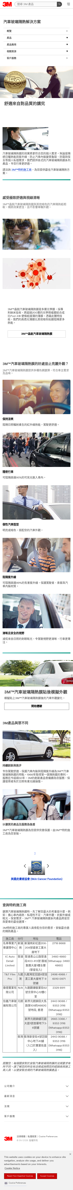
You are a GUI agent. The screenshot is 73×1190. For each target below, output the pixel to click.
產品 (9, 38)
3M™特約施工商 (21, 170)
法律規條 (21, 1136)
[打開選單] (68, 4)
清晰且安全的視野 (13, 633)
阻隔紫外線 (9, 577)
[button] (15, 1183)
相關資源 (11, 51)
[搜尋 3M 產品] (59, 4)
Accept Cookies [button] (47, 1176)
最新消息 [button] (9, 1096)
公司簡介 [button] (9, 1086)
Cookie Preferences (48, 1136)
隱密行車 (8, 472)
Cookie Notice (12, 1168)
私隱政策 (32, 1136)
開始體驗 (36, 706)
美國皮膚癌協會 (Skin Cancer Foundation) (36, 879)
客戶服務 (11, 58)
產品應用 (11, 45)
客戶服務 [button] (9, 1116)
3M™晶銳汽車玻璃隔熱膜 (36, 334)
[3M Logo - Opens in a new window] (7, 4)
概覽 (9, 31)
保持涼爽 (8, 419)
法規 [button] (7, 1106)
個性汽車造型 (11, 524)
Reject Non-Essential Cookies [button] (20, 1176)
